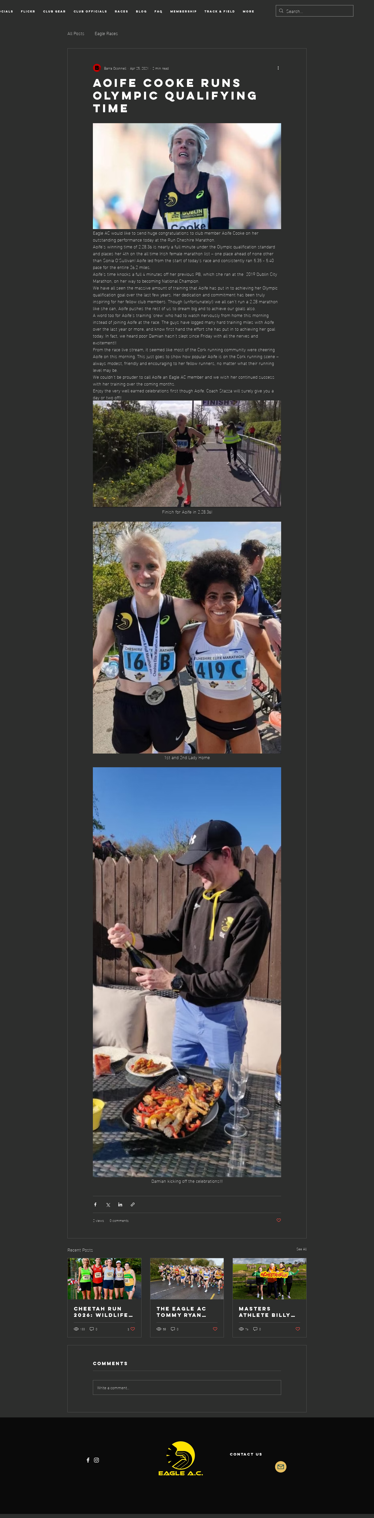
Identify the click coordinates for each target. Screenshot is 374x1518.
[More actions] (278, 68)
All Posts (75, 33)
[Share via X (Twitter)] (107, 1204)
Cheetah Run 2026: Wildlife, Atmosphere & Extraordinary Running (103, 1311)
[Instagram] (96, 1460)
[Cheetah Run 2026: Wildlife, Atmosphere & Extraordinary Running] (104, 1278)
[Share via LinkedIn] (120, 1204)
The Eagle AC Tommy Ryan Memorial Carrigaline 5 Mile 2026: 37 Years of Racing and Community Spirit (183, 1311)
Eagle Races (106, 33)
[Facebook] (88, 1460)
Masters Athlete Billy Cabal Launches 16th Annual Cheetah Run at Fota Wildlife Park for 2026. (268, 1311)
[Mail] (280, 1467)
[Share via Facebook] (95, 1204)
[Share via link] (132, 1204)
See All (301, 1249)
